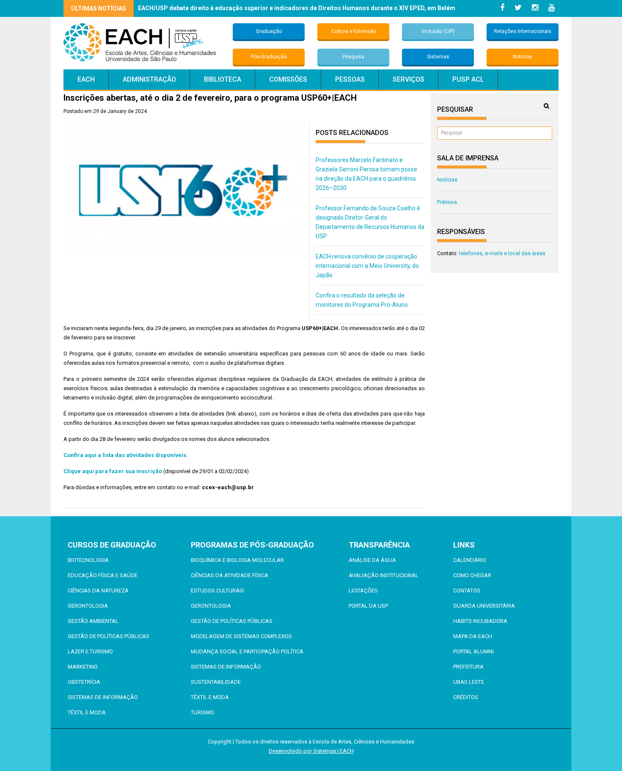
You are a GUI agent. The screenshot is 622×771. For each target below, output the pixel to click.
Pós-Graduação (269, 57)
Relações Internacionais (522, 31)
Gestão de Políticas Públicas (108, 636)
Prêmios (447, 202)
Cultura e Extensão (353, 31)
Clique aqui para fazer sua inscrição (112, 471)
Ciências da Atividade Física (229, 575)
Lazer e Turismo (90, 651)
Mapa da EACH (472, 636)
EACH (86, 79)
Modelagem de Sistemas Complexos (241, 636)
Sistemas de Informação (103, 697)
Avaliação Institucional (383, 575)
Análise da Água (372, 560)
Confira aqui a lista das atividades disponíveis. (126, 455)
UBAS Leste (468, 682)
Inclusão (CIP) (438, 31)
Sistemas (438, 57)
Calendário (469, 560)
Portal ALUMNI (473, 651)
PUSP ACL (468, 79)
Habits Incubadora (480, 621)
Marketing (83, 667)
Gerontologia (88, 606)
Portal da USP (368, 606)
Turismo (202, 712)
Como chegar (472, 575)
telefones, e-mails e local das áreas (502, 253)
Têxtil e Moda (87, 712)
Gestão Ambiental (93, 621)
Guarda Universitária (484, 606)
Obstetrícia (84, 682)
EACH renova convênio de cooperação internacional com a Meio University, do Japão (367, 265)
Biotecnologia (88, 560)
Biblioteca (222, 79)
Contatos (466, 590)
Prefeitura (468, 667)
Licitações (363, 590)
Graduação (269, 31)
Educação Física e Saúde (103, 575)
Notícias (522, 57)
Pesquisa (353, 57)
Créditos (465, 697)
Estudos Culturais (217, 590)
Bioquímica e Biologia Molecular (237, 560)
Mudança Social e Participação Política (247, 651)
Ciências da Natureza (98, 590)
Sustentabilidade (216, 682)
